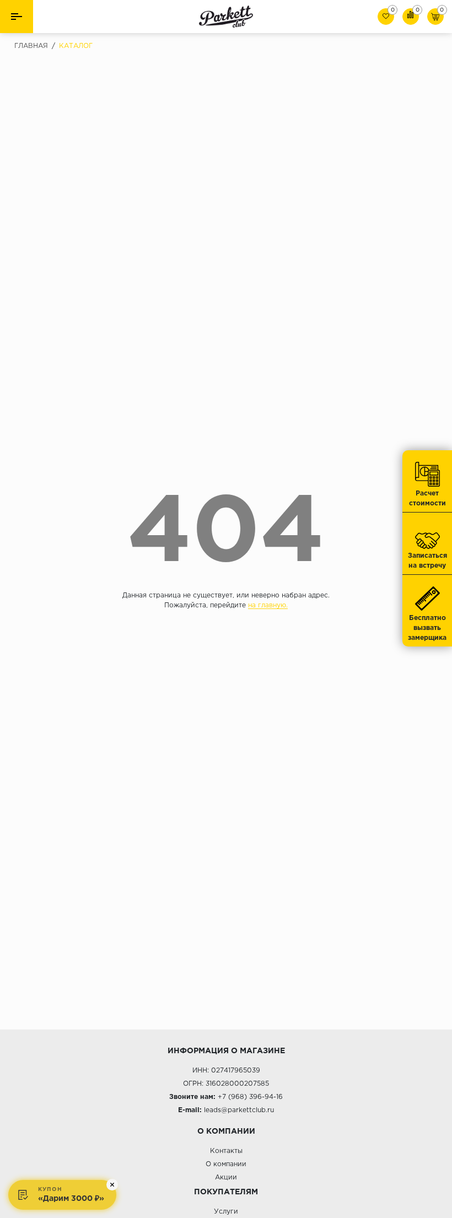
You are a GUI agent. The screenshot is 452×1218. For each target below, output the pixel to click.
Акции (226, 1177)
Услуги (226, 1212)
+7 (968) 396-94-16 (250, 1097)
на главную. (268, 605)
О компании (226, 1164)
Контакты (226, 1151)
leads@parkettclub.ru (239, 1110)
